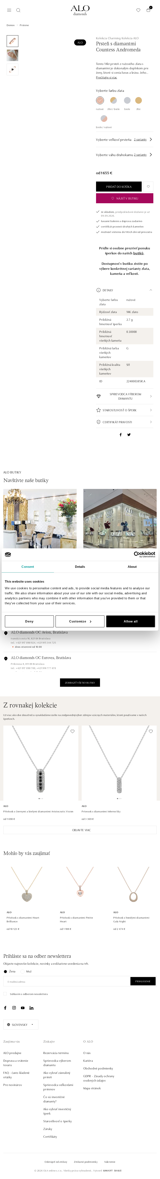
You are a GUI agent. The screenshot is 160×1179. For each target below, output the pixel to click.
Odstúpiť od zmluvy (56, 1161)
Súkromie (109, 1161)
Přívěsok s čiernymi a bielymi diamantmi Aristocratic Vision (38, 811)
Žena (12, 971)
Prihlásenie (143, 981)
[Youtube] (23, 1008)
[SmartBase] (112, 1170)
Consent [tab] (27, 566)
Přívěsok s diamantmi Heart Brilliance (23, 919)
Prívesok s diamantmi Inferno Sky (101, 811)
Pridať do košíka (118, 186)
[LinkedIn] (31, 1008)
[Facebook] (5, 1008)
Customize (77, 621)
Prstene (24, 25)
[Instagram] (14, 1008)
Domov (11, 25)
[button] (106, 77)
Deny (29, 621)
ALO (80, 42)
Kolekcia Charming (108, 38)
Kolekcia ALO (130, 38)
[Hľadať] (18, 10)
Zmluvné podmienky (86, 1161)
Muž (28, 971)
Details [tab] (80, 566)
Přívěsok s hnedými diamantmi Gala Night (131, 919)
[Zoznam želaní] (138, 10)
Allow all (131, 621)
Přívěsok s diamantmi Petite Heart (76, 919)
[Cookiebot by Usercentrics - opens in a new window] (137, 555)
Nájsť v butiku (127, 198)
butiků (138, 253)
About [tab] (132, 566)
